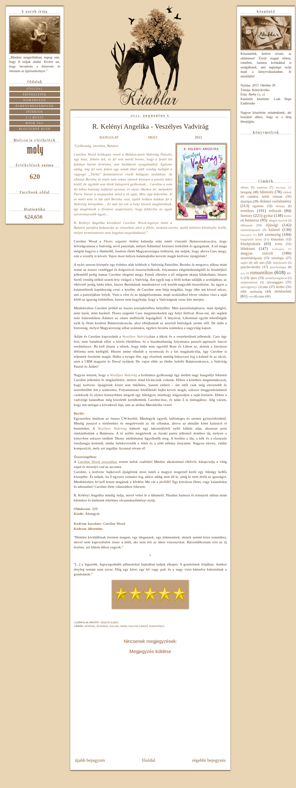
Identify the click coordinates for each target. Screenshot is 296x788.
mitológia (277, 258)
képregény (246, 234)
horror (287, 215)
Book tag (35, 123)
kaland (114, 626)
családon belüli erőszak (264, 196)
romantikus (156, 626)
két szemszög (269, 234)
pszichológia (278, 267)
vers (250, 296)
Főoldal (148, 760)
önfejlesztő (280, 262)
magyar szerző (138, 626)
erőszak (275, 210)
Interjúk (34, 111)
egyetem (258, 206)
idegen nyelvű (278, 220)
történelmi (282, 291)
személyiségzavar (276, 278)
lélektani (247, 248)
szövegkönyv (248, 287)
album (244, 187)
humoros (102, 626)
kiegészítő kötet (251, 239)
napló (244, 262)
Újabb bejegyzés (90, 760)
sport (253, 278)
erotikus (247, 210)
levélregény (278, 248)
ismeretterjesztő (250, 230)
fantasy (246, 215)
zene (261, 296)
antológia (281, 187)
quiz (242, 273)
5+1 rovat (35, 117)
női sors (259, 262)
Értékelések (35, 94)
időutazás (246, 225)
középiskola (250, 243)
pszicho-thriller (250, 267)
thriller (280, 287)
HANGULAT (108, 137)
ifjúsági (272, 225)
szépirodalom (248, 282)
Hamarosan (34, 100)
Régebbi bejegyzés (209, 760)
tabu (265, 287)
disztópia (246, 201)
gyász (268, 215)
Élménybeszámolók (35, 106)
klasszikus (277, 239)
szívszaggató (275, 282)
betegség (246, 192)
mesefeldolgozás (251, 258)
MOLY (153, 137)
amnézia (262, 187)
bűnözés (89, 626)
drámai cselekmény (275, 201)
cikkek (287, 192)
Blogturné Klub (35, 129)
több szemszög (251, 291)
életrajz (280, 206)
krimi (123, 626)
